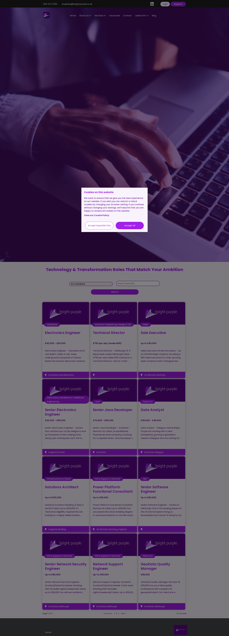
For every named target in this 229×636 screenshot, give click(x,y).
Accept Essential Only (99, 225)
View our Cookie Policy (96, 215)
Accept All (129, 225)
